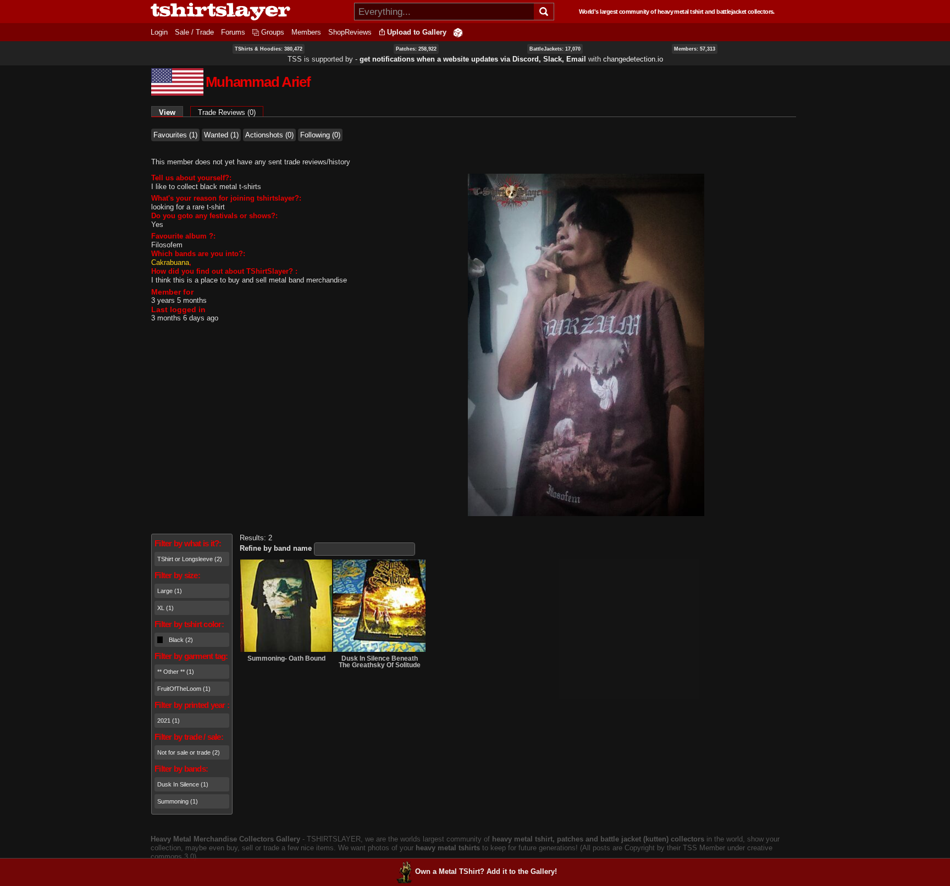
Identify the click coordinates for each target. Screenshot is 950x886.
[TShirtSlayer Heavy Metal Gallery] (249, 11)
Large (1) (169, 591)
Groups (272, 32)
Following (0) (320, 135)
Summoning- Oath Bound (286, 658)
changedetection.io (633, 59)
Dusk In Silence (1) (182, 784)
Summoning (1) (177, 801)
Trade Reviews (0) (227, 112)
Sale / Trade (194, 32)
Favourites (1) (175, 135)
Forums (233, 32)
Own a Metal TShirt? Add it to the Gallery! (486, 871)
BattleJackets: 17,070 (555, 49)
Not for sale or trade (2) (188, 752)
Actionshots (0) (269, 135)
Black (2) (181, 639)
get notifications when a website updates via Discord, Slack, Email (473, 59)
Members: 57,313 (694, 49)
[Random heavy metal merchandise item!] (458, 32)
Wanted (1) (221, 135)
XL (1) (165, 608)
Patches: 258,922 (416, 49)
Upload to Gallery (416, 32)
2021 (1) (168, 720)
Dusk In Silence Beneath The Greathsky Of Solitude (380, 662)
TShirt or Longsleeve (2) (189, 559)
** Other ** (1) (175, 671)
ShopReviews (350, 32)
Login (159, 32)
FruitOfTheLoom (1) (184, 688)
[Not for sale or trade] (286, 605)
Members (306, 32)
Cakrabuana (170, 262)
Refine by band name (276, 548)
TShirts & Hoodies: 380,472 (268, 49)
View (171, 112)
